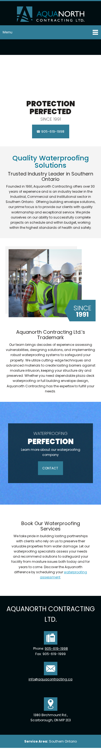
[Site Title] (50, 13)
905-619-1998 (56, 648)
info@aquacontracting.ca (50, 679)
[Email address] (50, 47)
